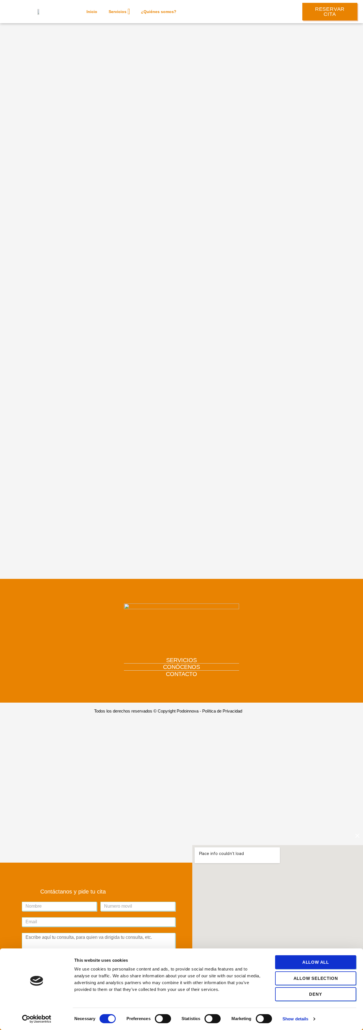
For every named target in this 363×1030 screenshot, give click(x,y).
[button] (129, 11)
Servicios (117, 11)
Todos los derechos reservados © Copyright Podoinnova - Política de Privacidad (168, 711)
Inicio (91, 11)
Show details (295, 1018)
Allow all (315, 962)
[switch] (163, 1018)
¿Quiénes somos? (158, 11)
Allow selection (316, 978)
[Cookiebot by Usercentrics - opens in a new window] (37, 1019)
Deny (315, 994)
